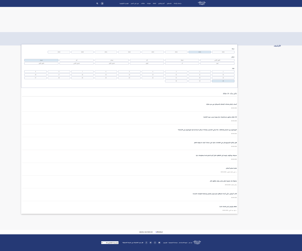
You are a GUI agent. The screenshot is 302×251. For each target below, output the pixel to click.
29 (199, 81)
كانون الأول (41, 63)
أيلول (147, 63)
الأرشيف (165, 243)
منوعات (149, 3)
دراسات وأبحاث (177, 3)
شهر (232, 57)
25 (82, 78)
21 (176, 78)
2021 (106, 52)
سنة (233, 48)
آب (182, 63)
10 (223, 75)
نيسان (111, 60)
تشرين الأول (112, 63)
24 (106, 78)
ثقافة (154, 3)
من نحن (190, 243)
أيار (76, 60)
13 (152, 75)
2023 (153, 52)
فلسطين (169, 3)
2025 (200, 52)
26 (59, 78)
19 (223, 78)
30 (176, 81)
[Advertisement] (151, 19)
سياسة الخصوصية (173, 243)
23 (129, 78)
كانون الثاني (217, 60)
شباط (182, 60)
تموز (217, 63)
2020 (82, 52)
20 (199, 78)
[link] (146, 242)
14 (129, 75)
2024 (176, 52)
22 (152, 78)
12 (176, 75)
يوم (233, 68)
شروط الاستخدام (183, 243)
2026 (223, 52)
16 (82, 75)
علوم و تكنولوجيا (124, 3)
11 (199, 75)
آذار (147, 60)
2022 (129, 52)
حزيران (41, 60)
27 (35, 78)
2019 (59, 52)
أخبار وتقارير (161, 3)
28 (223, 81)
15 (106, 75)
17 (59, 75)
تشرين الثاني (77, 63)
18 (35, 75)
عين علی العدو (135, 3)
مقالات (143, 3)
